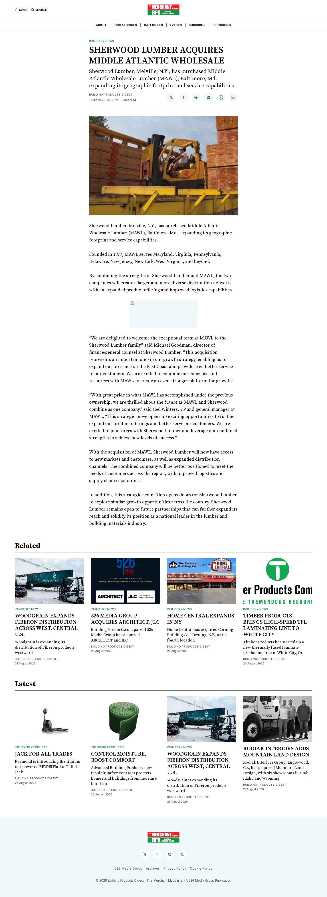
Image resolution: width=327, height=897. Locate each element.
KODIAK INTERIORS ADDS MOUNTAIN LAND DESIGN (276, 751)
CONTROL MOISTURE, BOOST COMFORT (118, 757)
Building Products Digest (111, 94)
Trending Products (31, 747)
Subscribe (197, 25)
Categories (153, 25)
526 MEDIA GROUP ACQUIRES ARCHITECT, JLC (125, 619)
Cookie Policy (201, 868)
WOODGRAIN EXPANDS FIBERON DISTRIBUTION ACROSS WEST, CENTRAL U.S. (46, 625)
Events (176, 25)
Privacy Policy (175, 868)
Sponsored (222, 25)
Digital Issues (125, 25)
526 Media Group (129, 868)
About (101, 25)
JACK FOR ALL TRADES (43, 754)
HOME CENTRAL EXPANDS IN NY (200, 619)
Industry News (101, 41)
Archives (153, 868)
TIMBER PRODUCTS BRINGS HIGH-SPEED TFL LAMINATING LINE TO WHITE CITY (275, 625)
